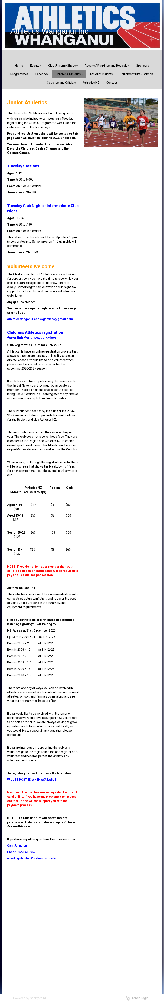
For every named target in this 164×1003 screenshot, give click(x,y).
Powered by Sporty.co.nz (30, 998)
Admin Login (139, 998)
